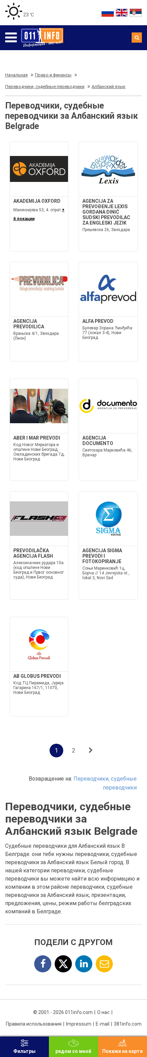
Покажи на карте (122, 1051)
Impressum (78, 1024)
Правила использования (34, 1024)
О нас (103, 1012)
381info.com (128, 1024)
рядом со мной (73, 1051)
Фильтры (24, 1051)
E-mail (102, 1024)
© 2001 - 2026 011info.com (63, 1012)
